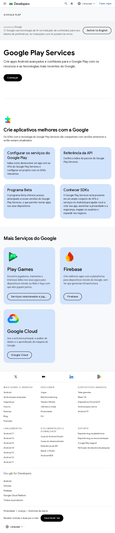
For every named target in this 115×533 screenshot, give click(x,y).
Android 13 (9, 452)
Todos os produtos (13, 500)
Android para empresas (15, 397)
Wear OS (82, 397)
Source (7, 406)
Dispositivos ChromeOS (89, 402)
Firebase (72, 296)
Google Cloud (19, 355)
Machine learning (49, 397)
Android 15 (9, 443)
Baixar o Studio (48, 450)
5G (42, 416)
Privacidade (46, 411)
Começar (12, 77)
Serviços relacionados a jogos (29, 296)
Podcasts (8, 421)
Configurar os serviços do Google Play (28, 155)
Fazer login (105, 3)
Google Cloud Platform (15, 495)
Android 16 (9, 438)
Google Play (12, 14)
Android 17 (9, 433)
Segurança (9, 402)
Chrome (7, 486)
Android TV (83, 411)
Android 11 (9, 462)
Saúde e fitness (48, 402)
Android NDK (47, 455)
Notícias (7, 411)
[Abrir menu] (5, 3)
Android (7, 392)
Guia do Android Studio (52, 436)
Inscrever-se (52, 518)
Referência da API (77, 153)
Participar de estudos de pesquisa (94, 447)
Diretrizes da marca (38, 511)
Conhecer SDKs (76, 190)
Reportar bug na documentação (93, 438)
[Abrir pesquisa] (66, 3)
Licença (21, 511)
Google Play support (87, 443)
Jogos (43, 392)
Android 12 (9, 457)
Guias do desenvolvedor (52, 441)
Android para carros (87, 406)
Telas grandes (84, 392)
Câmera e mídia (48, 406)
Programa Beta (19, 190)
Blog (6, 416)
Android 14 (9, 447)
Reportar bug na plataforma (91, 433)
